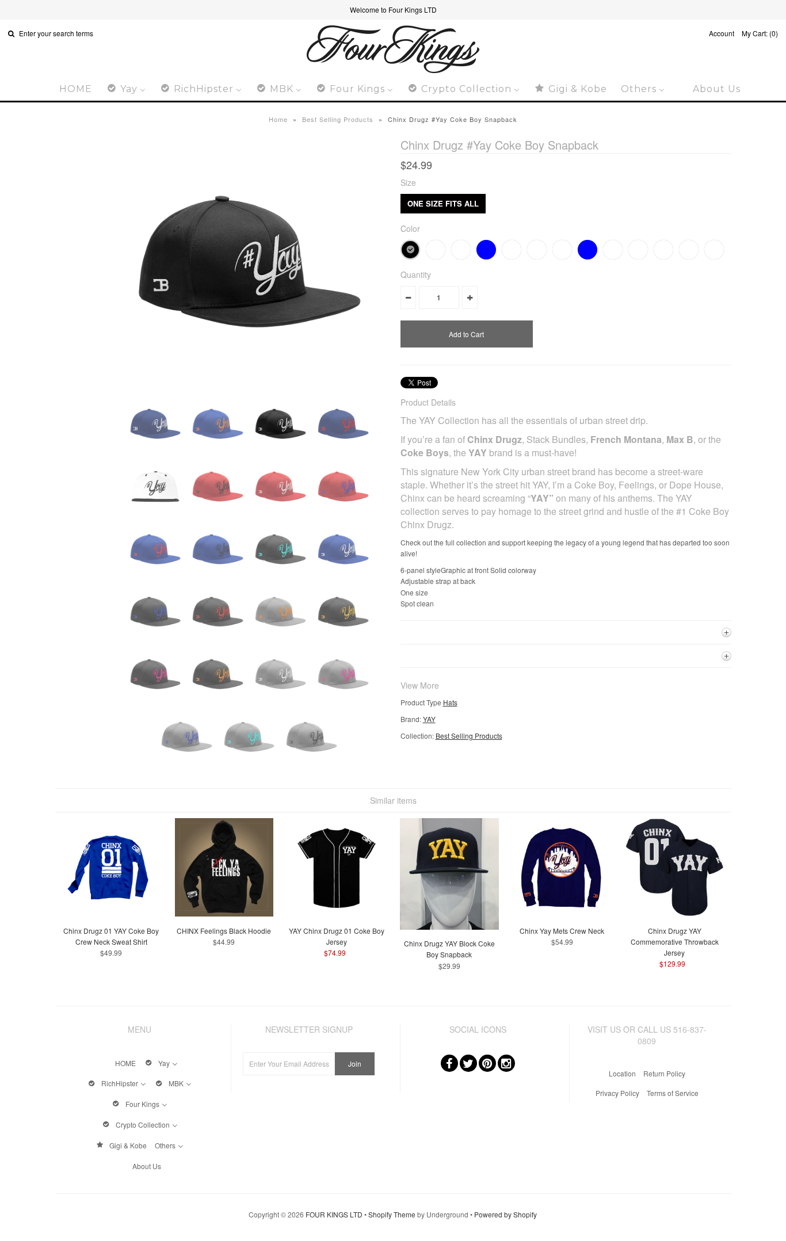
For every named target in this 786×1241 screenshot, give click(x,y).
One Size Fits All (443, 203)
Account (721, 33)
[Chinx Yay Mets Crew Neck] (562, 913)
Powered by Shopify (505, 1214)
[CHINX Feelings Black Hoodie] (224, 913)
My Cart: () (760, 33)
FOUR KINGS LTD (334, 1214)
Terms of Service (673, 1093)
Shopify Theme (391, 1214)
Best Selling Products (337, 119)
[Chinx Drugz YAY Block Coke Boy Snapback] (449, 926)
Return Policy (664, 1073)
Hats (450, 702)
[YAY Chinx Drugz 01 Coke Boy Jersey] (336, 913)
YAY (429, 719)
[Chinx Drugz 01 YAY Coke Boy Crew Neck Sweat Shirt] (111, 913)
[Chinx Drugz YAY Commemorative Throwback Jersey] (674, 913)
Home (278, 119)
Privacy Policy (617, 1093)
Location (622, 1073)
